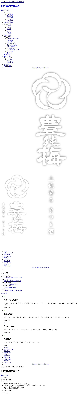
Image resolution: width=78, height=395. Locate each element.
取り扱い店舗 (7, 262)
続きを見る (4, 293)
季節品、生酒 (12, 43)
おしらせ (6, 251)
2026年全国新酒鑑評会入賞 (11, 284)
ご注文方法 (8, 54)
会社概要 (6, 64)
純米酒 (10, 41)
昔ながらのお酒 (12, 45)
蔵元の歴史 (7, 254)
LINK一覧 (11, 62)
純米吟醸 (10, 40)
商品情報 (10, 17)
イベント (10, 19)
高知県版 (10, 61)
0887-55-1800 (5, 10)
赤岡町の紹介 (7, 35)
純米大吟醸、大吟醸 (13, 38)
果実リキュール (12, 46)
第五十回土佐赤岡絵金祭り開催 (12, 281)
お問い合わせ (8, 66)
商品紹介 (6, 257)
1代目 (9, 25)
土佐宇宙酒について (13, 49)
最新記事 (10, 14)
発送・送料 (8, 56)
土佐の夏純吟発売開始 (10, 287)
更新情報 (10, 16)
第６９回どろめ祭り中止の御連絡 (13, 290)
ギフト (10, 53)
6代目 (9, 33)
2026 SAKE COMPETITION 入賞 (13, 277)
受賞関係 (10, 21)
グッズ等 (10, 51)
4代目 (9, 30)
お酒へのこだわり (8, 22)
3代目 (9, 29)
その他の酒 (11, 48)
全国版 (10, 59)
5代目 (9, 32)
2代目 (9, 27)
